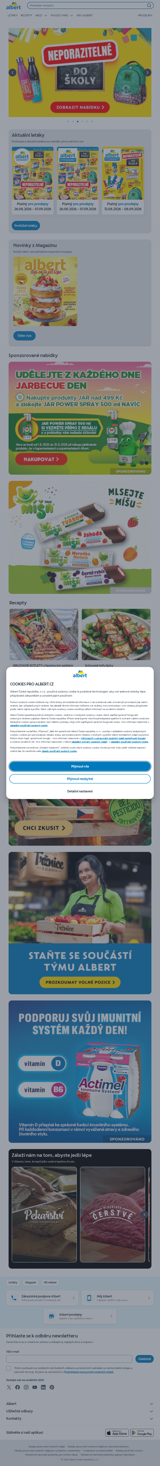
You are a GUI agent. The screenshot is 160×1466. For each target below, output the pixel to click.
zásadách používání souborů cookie (29, 725)
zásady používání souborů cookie (59, 751)
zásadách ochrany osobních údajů (89, 741)
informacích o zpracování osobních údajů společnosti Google (113, 738)
